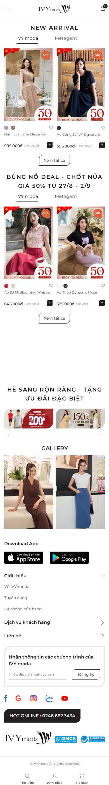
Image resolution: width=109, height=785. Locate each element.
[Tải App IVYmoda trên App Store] (23, 558)
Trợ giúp (82, 782)
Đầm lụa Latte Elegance (24, 134)
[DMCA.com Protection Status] (66, 739)
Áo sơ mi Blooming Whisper (27, 292)
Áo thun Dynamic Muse (77, 292)
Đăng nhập (54, 782)
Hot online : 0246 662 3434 (42, 715)
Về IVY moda (16, 586)
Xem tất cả (54, 160)
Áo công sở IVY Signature (78, 134)
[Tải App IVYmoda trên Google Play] (69, 558)
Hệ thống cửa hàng (23, 608)
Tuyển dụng (15, 597)
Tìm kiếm (27, 782)
